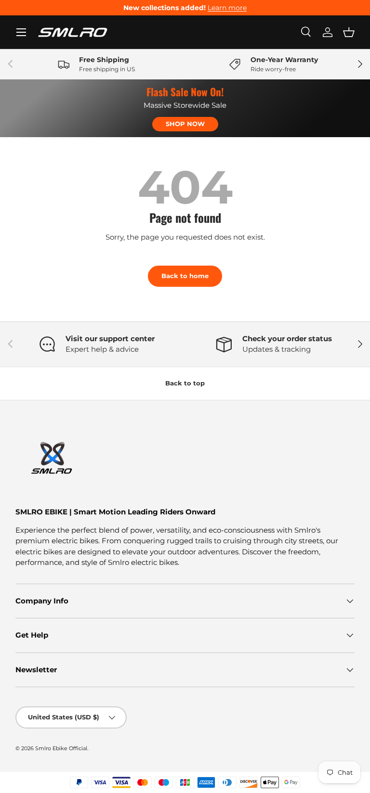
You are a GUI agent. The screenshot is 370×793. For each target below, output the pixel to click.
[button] (348, 32)
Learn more (227, 8)
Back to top (185, 383)
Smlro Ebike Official (61, 748)
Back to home (185, 276)
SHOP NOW (185, 124)
